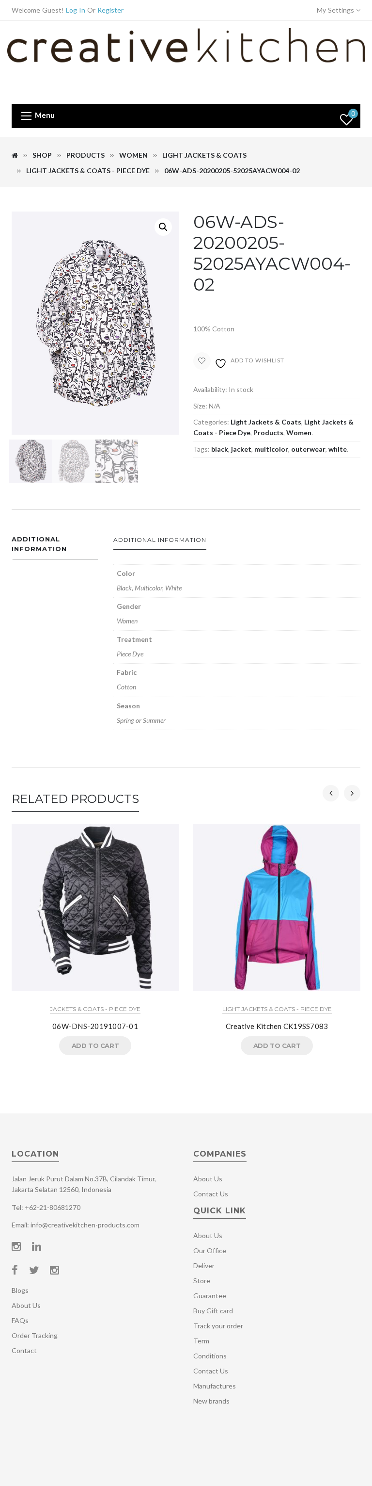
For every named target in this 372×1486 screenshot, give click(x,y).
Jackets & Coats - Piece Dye (95, 1008)
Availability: (210, 389)
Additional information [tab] (39, 544)
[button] (163, 227)
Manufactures (214, 1386)
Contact (24, 1350)
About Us (26, 1305)
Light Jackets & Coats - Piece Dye (88, 170)
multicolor (271, 449)
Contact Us (210, 1194)
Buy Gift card (213, 1310)
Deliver (204, 1265)
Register (110, 10)
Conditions (210, 1356)
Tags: (201, 449)
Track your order (218, 1326)
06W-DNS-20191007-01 (95, 1026)
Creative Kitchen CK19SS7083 (277, 1026)
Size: (200, 406)
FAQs (20, 1320)
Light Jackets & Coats (204, 155)
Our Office (209, 1250)
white (337, 449)
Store (201, 1280)
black (219, 449)
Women (133, 155)
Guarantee (209, 1295)
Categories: (211, 422)
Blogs (20, 1290)
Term (201, 1341)
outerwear (308, 449)
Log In (75, 10)
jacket (241, 449)
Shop (42, 155)
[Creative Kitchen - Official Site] (186, 61)
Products (85, 155)
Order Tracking (35, 1335)
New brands (211, 1401)
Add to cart (95, 1045)
